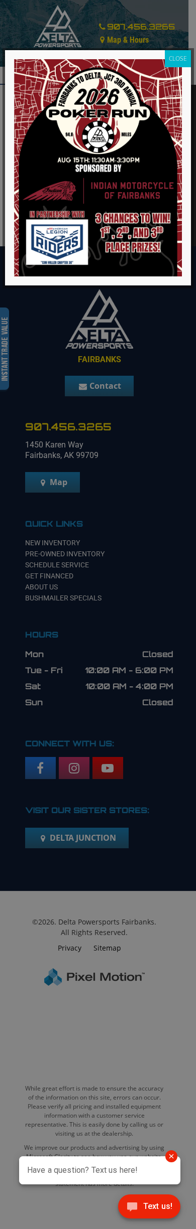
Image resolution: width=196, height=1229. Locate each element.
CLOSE (178, 58)
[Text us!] (149, 1208)
